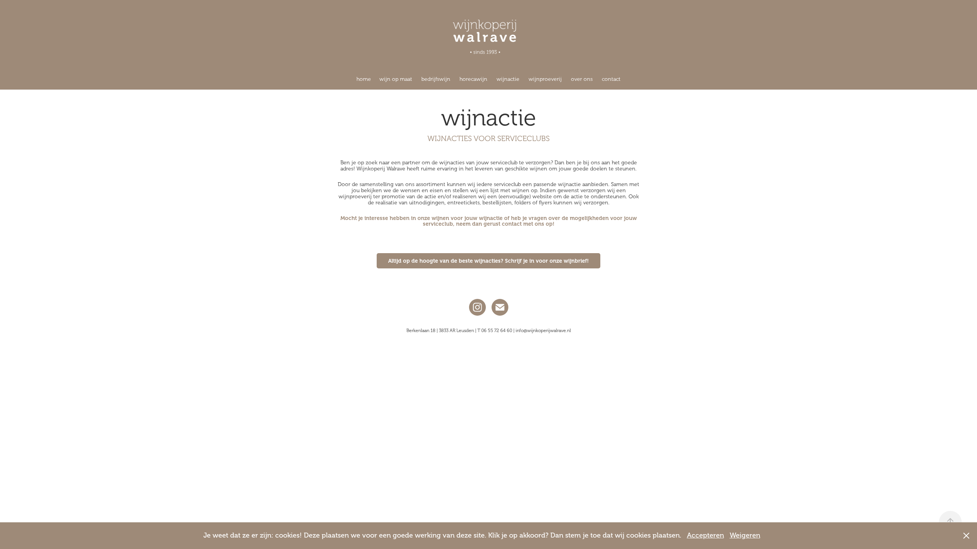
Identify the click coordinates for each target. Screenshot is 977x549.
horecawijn (473, 79)
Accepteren (705, 535)
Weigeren (745, 535)
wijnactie (508, 79)
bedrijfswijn (435, 79)
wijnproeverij (545, 79)
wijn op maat (395, 79)
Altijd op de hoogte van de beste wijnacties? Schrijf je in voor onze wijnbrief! (488, 261)
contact (611, 79)
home (363, 79)
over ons (582, 79)
